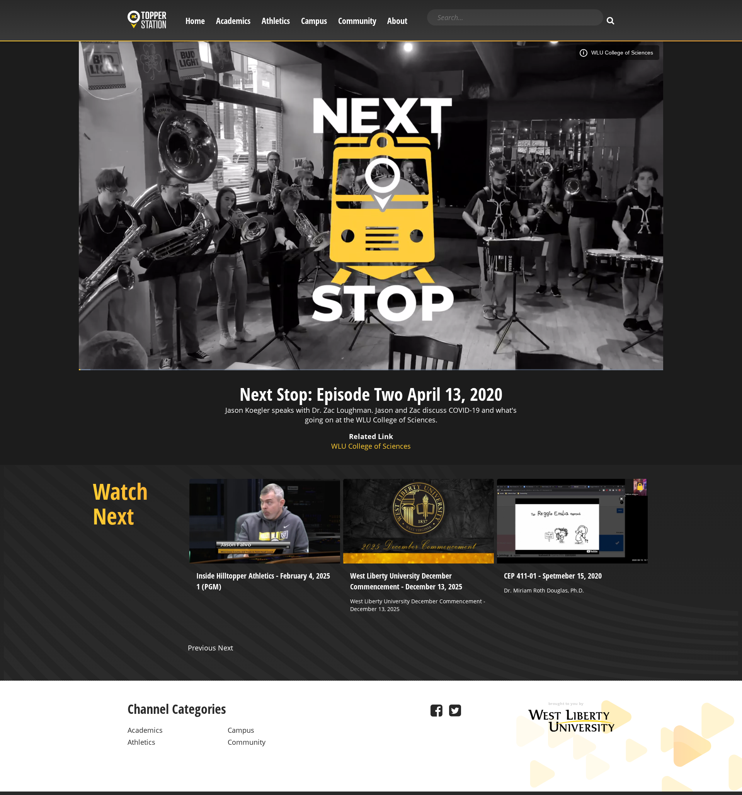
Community (357, 20)
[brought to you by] (571, 729)
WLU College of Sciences (622, 52)
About (397, 20)
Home (195, 20)
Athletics (276, 20)
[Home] (147, 20)
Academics (233, 20)
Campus (314, 20)
